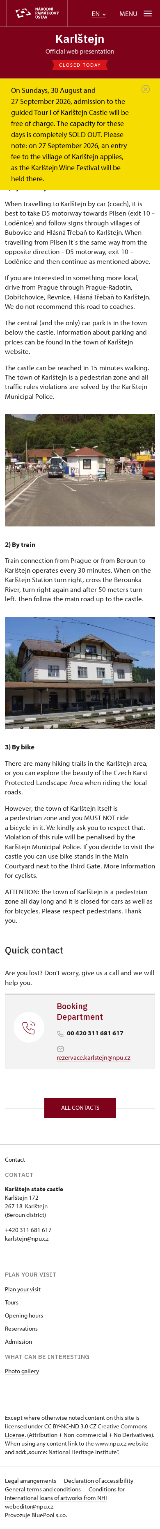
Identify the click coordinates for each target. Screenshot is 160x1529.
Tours (11, 1302)
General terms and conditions (43, 1489)
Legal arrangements (31, 1480)
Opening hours (24, 1315)
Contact (15, 1159)
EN (96, 14)
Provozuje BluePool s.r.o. (36, 1515)
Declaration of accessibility (98, 1480)
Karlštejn (80, 38)
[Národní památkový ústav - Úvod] (37, 13)
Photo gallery (22, 1371)
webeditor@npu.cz (29, 1506)
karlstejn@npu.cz (26, 1238)
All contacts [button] (80, 1107)
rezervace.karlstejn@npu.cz (93, 1057)
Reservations (21, 1328)
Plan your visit (23, 1289)
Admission (18, 1341)
